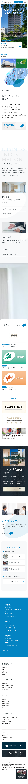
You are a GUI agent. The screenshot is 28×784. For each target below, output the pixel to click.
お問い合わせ (18, 2)
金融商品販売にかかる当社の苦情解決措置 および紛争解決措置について (13, 765)
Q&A (3, 739)
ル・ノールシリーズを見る (14, 489)
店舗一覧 (4, 672)
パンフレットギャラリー (7, 737)
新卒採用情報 (5, 703)
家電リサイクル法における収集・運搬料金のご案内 (13, 767)
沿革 (3, 670)
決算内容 (4, 674)
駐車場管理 (7, 214)
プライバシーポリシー (6, 762)
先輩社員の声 (5, 701)
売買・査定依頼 (6, 723)
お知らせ (4, 733)
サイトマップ (4, 769)
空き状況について (6, 719)
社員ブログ (5, 735)
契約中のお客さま (6, 721)
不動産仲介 (7, 249)
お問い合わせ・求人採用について (10, 717)
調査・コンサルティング (10, 254)
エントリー (4, 708)
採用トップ (4, 699)
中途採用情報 (5, 705)
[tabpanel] (14, 63)
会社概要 (4, 668)
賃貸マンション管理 (9, 209)
